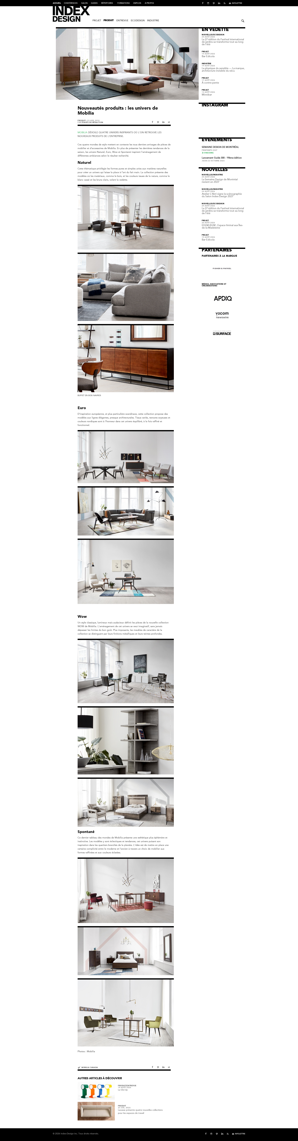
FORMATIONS (123, 3)
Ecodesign (138, 20)
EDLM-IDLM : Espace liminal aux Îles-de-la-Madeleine (222, 226)
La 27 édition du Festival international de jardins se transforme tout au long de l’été (223, 42)
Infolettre (237, 3)
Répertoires (107, 3)
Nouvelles (207, 35)
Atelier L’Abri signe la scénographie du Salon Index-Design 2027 (222, 195)
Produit (109, 20)
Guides (94, 3)
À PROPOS (149, 3)
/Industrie (218, 175)
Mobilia (82, 132)
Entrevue (122, 20)
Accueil (57, 3)
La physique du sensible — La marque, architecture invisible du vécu (223, 69)
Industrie (153, 20)
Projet (97, 20)
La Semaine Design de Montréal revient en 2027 (220, 180)
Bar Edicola (208, 56)
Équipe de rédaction (92, 122)
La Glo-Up (123, 1090)
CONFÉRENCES (71, 3)
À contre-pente (210, 83)
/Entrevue (131, 1086)
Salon (84, 3)
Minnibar (207, 94)
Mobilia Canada (89, 1067)
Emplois (137, 3)
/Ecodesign (218, 35)
